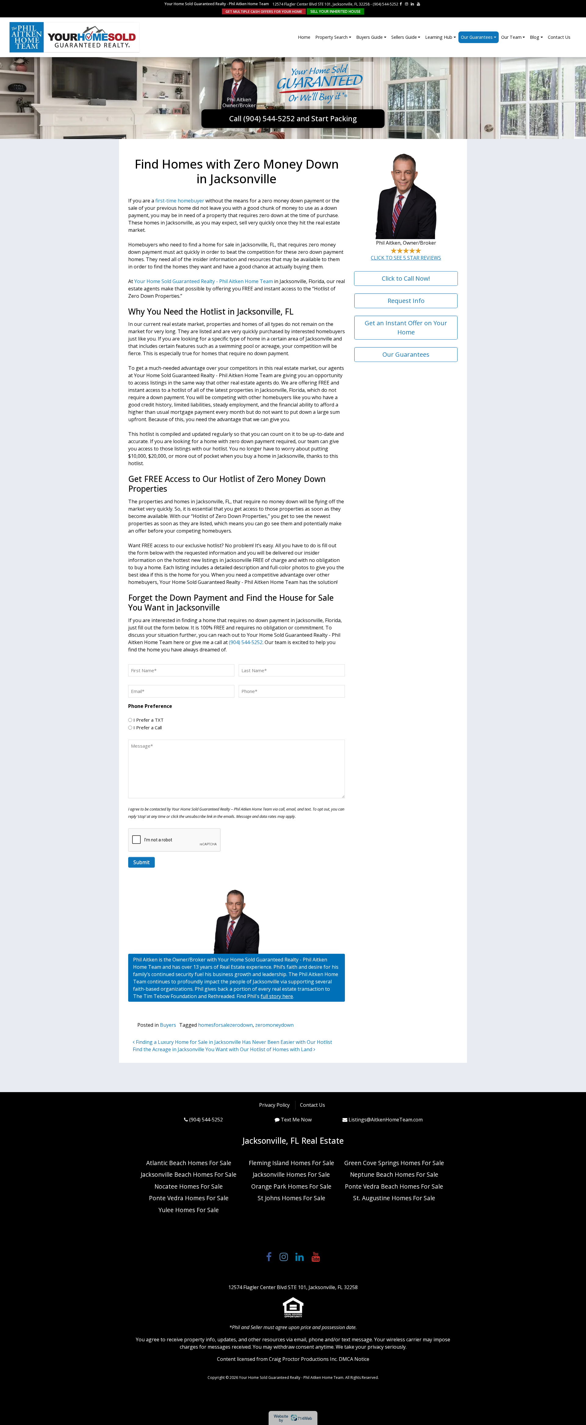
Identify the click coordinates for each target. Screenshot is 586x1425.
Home (304, 37)
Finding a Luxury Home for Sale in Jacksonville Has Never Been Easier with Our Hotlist (233, 1042)
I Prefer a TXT (148, 720)
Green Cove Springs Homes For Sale (394, 1163)
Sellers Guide (404, 37)
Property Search (331, 37)
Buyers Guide (369, 37)
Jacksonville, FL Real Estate (293, 1140)
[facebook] (401, 3)
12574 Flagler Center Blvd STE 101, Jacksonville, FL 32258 (321, 4)
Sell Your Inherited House (335, 11)
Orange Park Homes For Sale (291, 1186)
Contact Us (559, 37)
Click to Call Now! (406, 278)
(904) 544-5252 (385, 4)
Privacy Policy (274, 1105)
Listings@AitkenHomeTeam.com (386, 1119)
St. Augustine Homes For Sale (394, 1198)
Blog (534, 37)
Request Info (406, 301)
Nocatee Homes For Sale (188, 1186)
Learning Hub (438, 37)
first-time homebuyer (179, 200)
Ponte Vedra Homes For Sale (189, 1198)
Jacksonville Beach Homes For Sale (189, 1174)
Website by (293, 1418)
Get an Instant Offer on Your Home (406, 327)
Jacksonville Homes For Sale (291, 1174)
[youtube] (418, 3)
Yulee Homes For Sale (188, 1210)
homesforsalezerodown (225, 1025)
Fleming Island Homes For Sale (291, 1163)
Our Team (511, 37)
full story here (277, 996)
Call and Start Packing (293, 118)
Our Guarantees (477, 37)
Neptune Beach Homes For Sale (394, 1174)
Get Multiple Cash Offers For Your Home (264, 11)
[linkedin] (412, 3)
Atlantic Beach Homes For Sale (188, 1163)
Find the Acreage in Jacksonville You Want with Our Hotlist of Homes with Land (223, 1049)
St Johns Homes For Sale (291, 1198)
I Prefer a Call (147, 727)
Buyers (168, 1025)
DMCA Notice (354, 1359)
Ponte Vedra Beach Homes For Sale (394, 1186)
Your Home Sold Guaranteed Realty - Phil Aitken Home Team (203, 281)
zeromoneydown (274, 1025)
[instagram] (406, 3)
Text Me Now (296, 1119)
